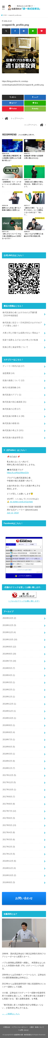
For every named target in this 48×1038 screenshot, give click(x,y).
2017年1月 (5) (9, 854)
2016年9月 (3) (9, 882)
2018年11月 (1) (9, 711)
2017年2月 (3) (9, 847)
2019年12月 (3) (9, 625)
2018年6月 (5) (9, 747)
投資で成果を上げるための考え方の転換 (20, 340)
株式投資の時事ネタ (13, 416)
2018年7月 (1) (9, 739)
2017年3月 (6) (9, 839)
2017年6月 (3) (9, 818)
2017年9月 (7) (9, 796)
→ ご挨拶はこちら (11, 1014)
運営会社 (7, 1027)
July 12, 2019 (13, 513)
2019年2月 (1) (9, 689)
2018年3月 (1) (9, 754)
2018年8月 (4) (9, 732)
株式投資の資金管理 (13, 437)
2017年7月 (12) (9, 811)
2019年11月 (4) (9, 632)
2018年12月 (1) (9, 704)
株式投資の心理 (11, 409)
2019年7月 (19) (9, 661)
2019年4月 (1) (9, 675)
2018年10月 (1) (9, 718)
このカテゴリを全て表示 (24, 570)
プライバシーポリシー (20, 1027)
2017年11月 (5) (9, 782)
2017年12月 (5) (9, 775)
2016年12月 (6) (9, 861)
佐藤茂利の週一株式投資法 (23, 1034)
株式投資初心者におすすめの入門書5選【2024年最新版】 (20, 314)
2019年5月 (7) (9, 668)
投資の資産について (13, 380)
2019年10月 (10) (10, 639)
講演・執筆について (37, 1027)
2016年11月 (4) (9, 868)
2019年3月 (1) (9, 682)
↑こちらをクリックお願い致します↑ (24, 601)
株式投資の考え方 (13, 430)
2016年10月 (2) (9, 875)
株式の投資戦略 (11, 387)
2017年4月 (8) (9, 832)
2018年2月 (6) (9, 761)
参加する (39, 572)
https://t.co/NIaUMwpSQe (18, 472)
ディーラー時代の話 (13, 366)
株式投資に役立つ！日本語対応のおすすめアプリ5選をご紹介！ (22, 324)
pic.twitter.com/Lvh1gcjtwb (21, 502)
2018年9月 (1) (9, 725)
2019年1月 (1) (9, 696)
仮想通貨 (8, 373)
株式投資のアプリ (12, 395)
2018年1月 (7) (9, 768)
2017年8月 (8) (9, 804)
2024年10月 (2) (9, 618)
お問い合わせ (24, 898)
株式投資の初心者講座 (14, 402)
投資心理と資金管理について (15, 347)
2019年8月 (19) (9, 654)
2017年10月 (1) (9, 789)
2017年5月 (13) (9, 825)
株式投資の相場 (11, 423)
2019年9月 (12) (9, 647)
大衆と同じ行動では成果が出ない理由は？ (21, 333)
